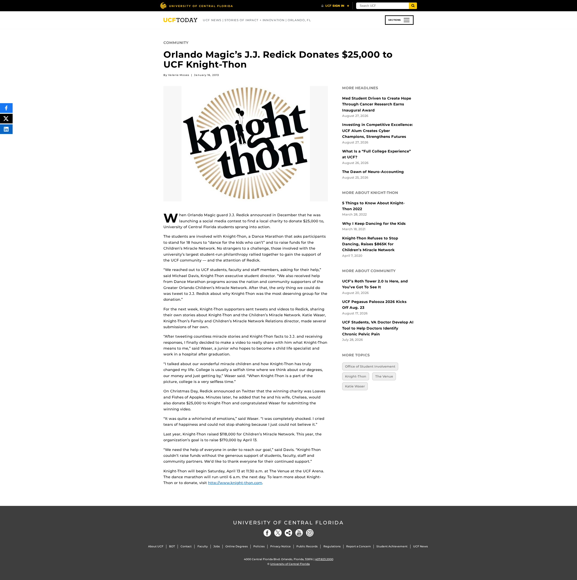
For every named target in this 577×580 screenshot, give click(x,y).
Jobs (216, 546)
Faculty (202, 546)
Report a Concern (358, 546)
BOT (172, 546)
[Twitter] (278, 533)
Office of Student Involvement (370, 366)
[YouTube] (299, 533)
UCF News (420, 546)
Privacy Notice (280, 546)
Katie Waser (355, 386)
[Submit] (413, 5)
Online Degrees (236, 546)
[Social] (288, 533)
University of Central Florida (288, 523)
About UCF (155, 546)
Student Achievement (392, 546)
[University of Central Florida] (196, 5)
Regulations (332, 546)
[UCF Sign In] (335, 6)
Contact (186, 546)
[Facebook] (267, 533)
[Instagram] (310, 533)
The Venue (384, 376)
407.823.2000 (324, 559)
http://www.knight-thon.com (235, 483)
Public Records (307, 546)
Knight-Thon (355, 376)
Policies (259, 546)
